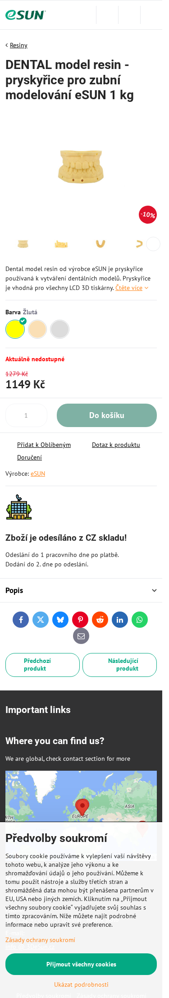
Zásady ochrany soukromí (40, 940)
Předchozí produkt (37, 665)
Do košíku (106, 415)
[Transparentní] (59, 329)
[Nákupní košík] (129, 15)
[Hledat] (107, 15)
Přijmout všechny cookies (81, 964)
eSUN (38, 473)
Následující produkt (123, 665)
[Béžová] (37, 329)
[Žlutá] (15, 329)
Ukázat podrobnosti (81, 984)
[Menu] (151, 15)
